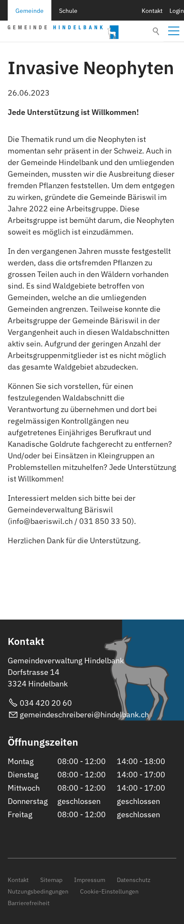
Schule (68, 10)
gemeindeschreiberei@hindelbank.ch (84, 714)
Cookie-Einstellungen (109, 891)
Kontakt (152, 10)
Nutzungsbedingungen (38, 891)
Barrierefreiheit (29, 903)
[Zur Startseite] (63, 32)
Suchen (156, 31)
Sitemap (51, 880)
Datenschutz (134, 880)
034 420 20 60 (46, 703)
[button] (174, 31)
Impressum (89, 880)
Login (176, 10)
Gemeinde (29, 10)
